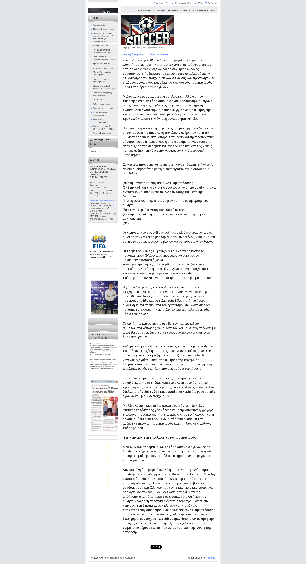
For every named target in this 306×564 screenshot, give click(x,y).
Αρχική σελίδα (162, 3)
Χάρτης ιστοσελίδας (183, 3)
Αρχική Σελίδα (129, 48)
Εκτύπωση (212, 3)
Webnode (210, 557)
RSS (200, 3)
